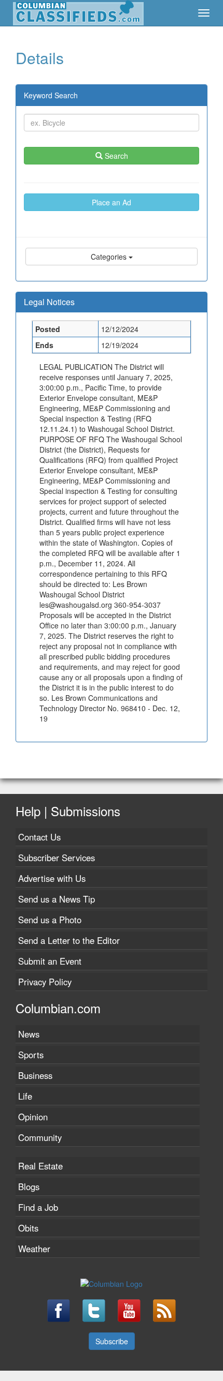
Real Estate (40, 1166)
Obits (28, 1228)
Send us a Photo (49, 919)
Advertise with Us (52, 878)
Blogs (28, 1186)
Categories (110, 256)
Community (40, 1137)
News (28, 1034)
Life (25, 1096)
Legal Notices (49, 302)
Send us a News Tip (56, 899)
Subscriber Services (56, 857)
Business (35, 1075)
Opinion (33, 1116)
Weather (34, 1248)
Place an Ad (111, 202)
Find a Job (38, 1207)
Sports (31, 1054)
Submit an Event (49, 961)
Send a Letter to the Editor (69, 940)
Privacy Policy (45, 981)
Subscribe (111, 1341)
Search (115, 156)
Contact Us (39, 837)
